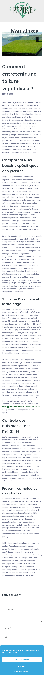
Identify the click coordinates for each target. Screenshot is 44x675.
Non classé (24, 31)
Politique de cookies (21, 672)
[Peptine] (22, 10)
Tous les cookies (22, 659)
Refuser (22, 666)
